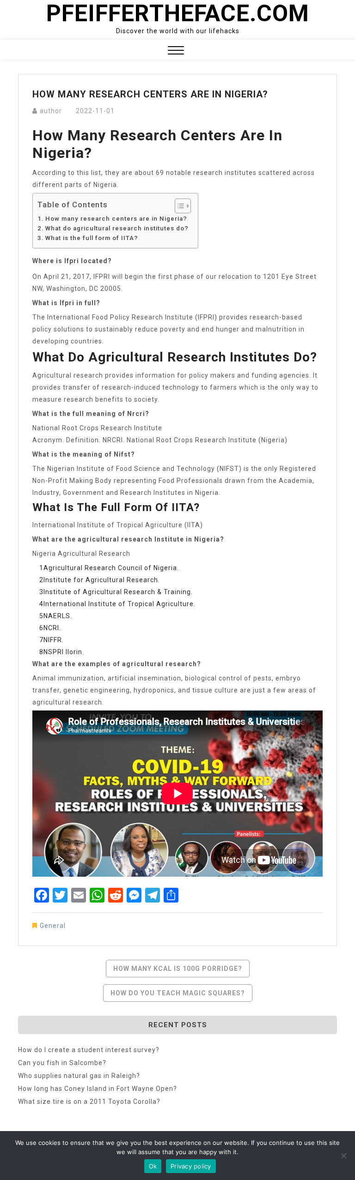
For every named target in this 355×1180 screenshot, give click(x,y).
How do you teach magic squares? (177, 993)
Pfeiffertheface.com (177, 13)
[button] (176, 51)
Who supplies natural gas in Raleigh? (79, 1075)
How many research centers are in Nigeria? (116, 218)
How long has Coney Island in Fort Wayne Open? (97, 1088)
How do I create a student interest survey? (88, 1050)
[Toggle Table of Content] (178, 206)
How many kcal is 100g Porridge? (177, 968)
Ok (153, 1166)
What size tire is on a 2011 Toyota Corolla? (89, 1101)
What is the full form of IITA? (91, 238)
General (53, 925)
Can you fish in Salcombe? (62, 1062)
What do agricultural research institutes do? (117, 228)
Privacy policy (191, 1166)
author (51, 110)
